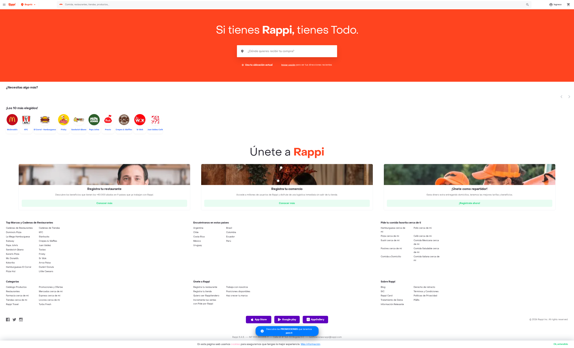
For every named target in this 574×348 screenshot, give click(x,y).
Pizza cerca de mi (390, 236)
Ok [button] (561, 344)
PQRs (416, 300)
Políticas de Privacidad (425, 295)
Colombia (231, 232)
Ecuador (230, 236)
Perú (228, 241)
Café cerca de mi (423, 236)
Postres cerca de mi (391, 248)
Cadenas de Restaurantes (19, 228)
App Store (261, 319)
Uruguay (197, 245)
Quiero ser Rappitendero (206, 295)
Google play (289, 319)
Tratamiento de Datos (392, 300)
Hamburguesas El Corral (18, 267)
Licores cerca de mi (49, 300)
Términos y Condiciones (426, 291)
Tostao (42, 249)
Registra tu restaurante (205, 287)
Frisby (42, 254)
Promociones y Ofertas (51, 287)
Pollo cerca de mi (423, 228)
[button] (28, 4)
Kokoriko (10, 262)
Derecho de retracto (424, 287)
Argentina (198, 228)
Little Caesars (46, 271)
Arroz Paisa (45, 262)
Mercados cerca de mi (51, 291)
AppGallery (317, 319)
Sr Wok (42, 258)
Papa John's (12, 245)
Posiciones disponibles (238, 291)
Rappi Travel (12, 304)
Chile (196, 232)
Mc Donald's (12, 258)
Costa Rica (199, 236)
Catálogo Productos (16, 287)
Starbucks (44, 236)
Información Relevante (392, 304)
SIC (382, 291)
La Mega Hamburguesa (18, 236)
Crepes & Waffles (48, 241)
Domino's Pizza (13, 232)
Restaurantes (13, 291)
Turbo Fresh (45, 304)
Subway (10, 241)
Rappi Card (386, 295)
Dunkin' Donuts (46, 267)
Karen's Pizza (12, 254)
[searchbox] (293, 4)
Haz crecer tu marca (237, 295)
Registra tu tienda (202, 291)
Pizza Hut (10, 271)
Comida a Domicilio (391, 256)
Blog (383, 287)
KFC (41, 232)
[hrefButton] (104, 203)
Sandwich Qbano (15, 249)
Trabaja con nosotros (237, 287)
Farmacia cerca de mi (17, 295)
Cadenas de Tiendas (49, 228)
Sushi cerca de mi (390, 240)
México (197, 241)
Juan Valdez (45, 245)
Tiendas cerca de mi (16, 300)
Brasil (229, 228)
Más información (310, 344)
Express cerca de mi (49, 295)
